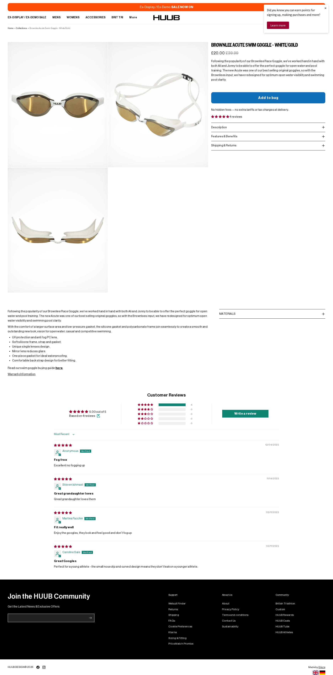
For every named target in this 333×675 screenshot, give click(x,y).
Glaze (321, 667)
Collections (21, 28)
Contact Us (229, 620)
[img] (63, 445)
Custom (280, 609)
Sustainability (230, 626)
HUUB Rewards (285, 615)
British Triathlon (285, 603)
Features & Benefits (224, 136)
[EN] (316, 672)
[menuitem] (27, 18)
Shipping (173, 615)
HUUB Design (16, 667)
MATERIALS (227, 313)
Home (10, 28)
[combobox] (316, 672)
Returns (173, 609)
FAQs (171, 620)
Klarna (172, 632)
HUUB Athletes (284, 632)
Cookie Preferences (180, 626)
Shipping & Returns (224, 145)
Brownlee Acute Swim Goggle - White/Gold (49, 28)
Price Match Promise (180, 643)
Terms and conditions (235, 615)
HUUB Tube (282, 626)
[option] (322, 672)
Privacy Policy (230, 609)
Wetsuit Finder (177, 603)
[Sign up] (90, 617)
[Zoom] (58, 104)
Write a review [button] (245, 413)
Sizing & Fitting (177, 638)
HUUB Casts (283, 620)
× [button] (325, 8)
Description (219, 127)
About (225, 603)
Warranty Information (22, 374)
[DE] (322, 672)
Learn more (278, 25)
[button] (220, 116)
